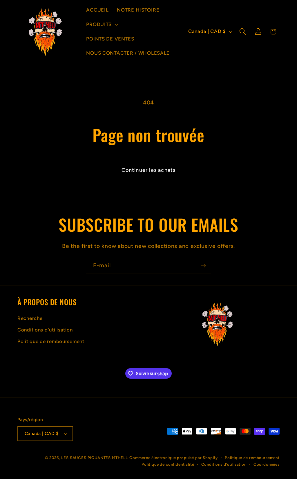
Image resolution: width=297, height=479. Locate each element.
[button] (101, 24)
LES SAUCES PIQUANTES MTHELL (94, 457)
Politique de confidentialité (168, 464)
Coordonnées (266, 464)
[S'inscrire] (203, 266)
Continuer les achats (149, 170)
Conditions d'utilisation (45, 330)
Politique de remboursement (50, 341)
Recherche (29, 318)
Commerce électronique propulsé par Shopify (173, 457)
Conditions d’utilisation (224, 464)
